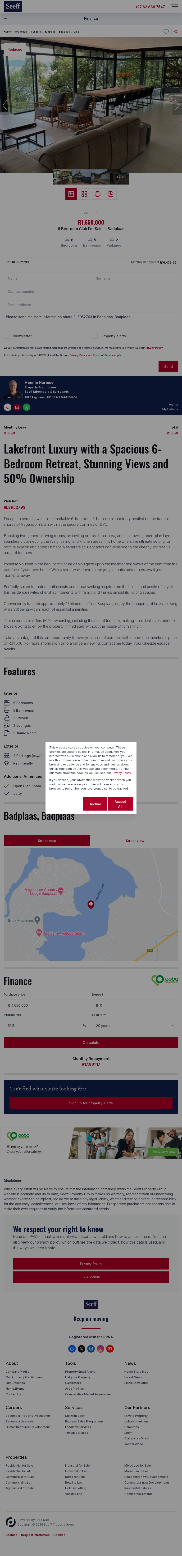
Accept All (120, 803)
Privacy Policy (121, 773)
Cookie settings (66, 803)
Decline (95, 804)
